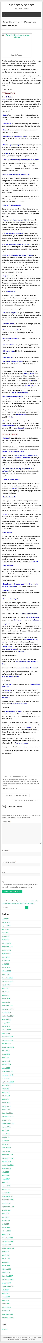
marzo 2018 (6, 922)
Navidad (28, 781)
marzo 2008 (6, 1265)
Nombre (5, 850)
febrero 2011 (6, 1148)
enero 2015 (6, 1002)
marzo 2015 (6, 998)
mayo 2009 (6, 1220)
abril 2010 (5, 1182)
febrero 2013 (6, 1064)
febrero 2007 (6, 1307)
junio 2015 (5, 988)
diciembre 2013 (7, 1037)
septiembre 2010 (8, 1165)
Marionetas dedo (8, 781)
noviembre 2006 (7, 1317)
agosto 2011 (6, 1127)
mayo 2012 (6, 1096)
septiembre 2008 (8, 1248)
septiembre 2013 (8, 1047)
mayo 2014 (6, 1023)
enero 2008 (6, 1272)
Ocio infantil (35, 781)
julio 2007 (5, 1290)
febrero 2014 (6, 1030)
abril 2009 (5, 1224)
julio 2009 (5, 1213)
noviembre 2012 (7, 1075)
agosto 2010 (6, 1168)
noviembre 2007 (7, 1279)
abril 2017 (5, 940)
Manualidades (23, 779)
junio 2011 (5, 1134)
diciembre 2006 (7, 1314)
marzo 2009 (6, 1227)
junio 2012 (5, 1092)
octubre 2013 (6, 1044)
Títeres (5, 785)
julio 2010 (5, 1172)
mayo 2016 (6, 960)
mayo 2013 (6, 1054)
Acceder (5, 1329)
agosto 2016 (6, 953)
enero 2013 (6, 1068)
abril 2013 (5, 1057)
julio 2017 (5, 929)
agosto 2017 (6, 926)
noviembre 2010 (7, 1158)
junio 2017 (5, 933)
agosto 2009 (6, 1210)
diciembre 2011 (7, 1113)
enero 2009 (6, 1234)
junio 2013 (5, 1050)
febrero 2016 (6, 971)
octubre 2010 (6, 1161)
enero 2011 (6, 1151)
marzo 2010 (6, 1186)
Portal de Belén (28, 783)
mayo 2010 (6, 1179)
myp (6, 776)
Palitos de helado (8, 783)
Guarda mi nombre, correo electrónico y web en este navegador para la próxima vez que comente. (19, 886)
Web (3, 872)
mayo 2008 (6, 1258)
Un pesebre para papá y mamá (15, 795)
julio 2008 (5, 1252)
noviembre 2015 (7, 981)
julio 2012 (5, 1089)
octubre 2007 (6, 1283)
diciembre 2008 (7, 1238)
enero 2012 (6, 1109)
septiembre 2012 (8, 1082)
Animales (15, 779)
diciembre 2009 (7, 1196)
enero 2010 (6, 1193)
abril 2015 (5, 995)
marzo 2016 (6, 967)
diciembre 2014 (7, 1005)
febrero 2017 (6, 943)
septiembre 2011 (8, 1123)
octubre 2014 (6, 1012)
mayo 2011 (6, 1137)
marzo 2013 (6, 1061)
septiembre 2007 (8, 1286)
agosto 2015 (6, 985)
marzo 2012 (6, 1102)
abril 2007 (5, 1300)
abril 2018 (5, 919)
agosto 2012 (6, 1085)
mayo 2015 (6, 992)
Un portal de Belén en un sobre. (26, 800)
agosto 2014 (6, 1019)
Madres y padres (21, 5)
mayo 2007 (6, 1297)
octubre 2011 (6, 1120)
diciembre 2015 (7, 978)
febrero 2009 (6, 1231)
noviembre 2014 (7, 1009)
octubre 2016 (6, 950)
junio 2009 (5, 1217)
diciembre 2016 (7, 946)
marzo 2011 (6, 1144)
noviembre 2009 (7, 1200)
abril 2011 (5, 1141)
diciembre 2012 (7, 1071)
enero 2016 (6, 974)
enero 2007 (6, 1311)
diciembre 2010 (7, 1154)
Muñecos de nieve (19, 781)
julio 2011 (5, 1130)
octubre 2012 (6, 1078)
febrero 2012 (6, 1106)
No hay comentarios (11, 788)
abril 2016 (5, 964)
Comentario (6, 821)
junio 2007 (5, 1293)
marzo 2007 (6, 1304)
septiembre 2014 (8, 1016)
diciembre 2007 (7, 1276)
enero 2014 (6, 1033)
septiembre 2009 (8, 1206)
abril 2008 (5, 1262)
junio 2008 (5, 1255)
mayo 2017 (6, 936)
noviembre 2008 (7, 1241)
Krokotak (8, 97)
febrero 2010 (6, 1189)
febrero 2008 (6, 1269)
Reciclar (36, 783)
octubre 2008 (6, 1245)
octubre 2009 (6, 1203)
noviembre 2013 (7, 1040)
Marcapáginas (32, 779)
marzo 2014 (6, 1026)
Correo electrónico (9, 862)
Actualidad (8, 779)
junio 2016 (5, 957)
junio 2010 (5, 1175)
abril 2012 (5, 1099)
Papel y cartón (18, 783)
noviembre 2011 (7, 1116)
